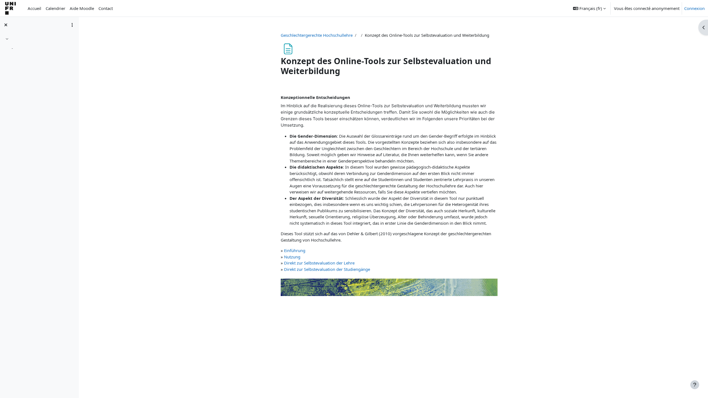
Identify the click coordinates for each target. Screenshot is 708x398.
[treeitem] (39, 44)
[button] (589, 8)
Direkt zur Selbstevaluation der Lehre (319, 263)
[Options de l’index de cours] (72, 24)
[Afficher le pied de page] (694, 384)
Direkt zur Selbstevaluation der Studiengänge (327, 269)
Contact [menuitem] (105, 8)
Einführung (294, 250)
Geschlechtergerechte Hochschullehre (317, 35)
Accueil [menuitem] (34, 8)
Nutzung (292, 257)
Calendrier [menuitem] (55, 8)
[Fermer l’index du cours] (5, 24)
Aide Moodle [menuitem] (82, 8)
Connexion (694, 8)
